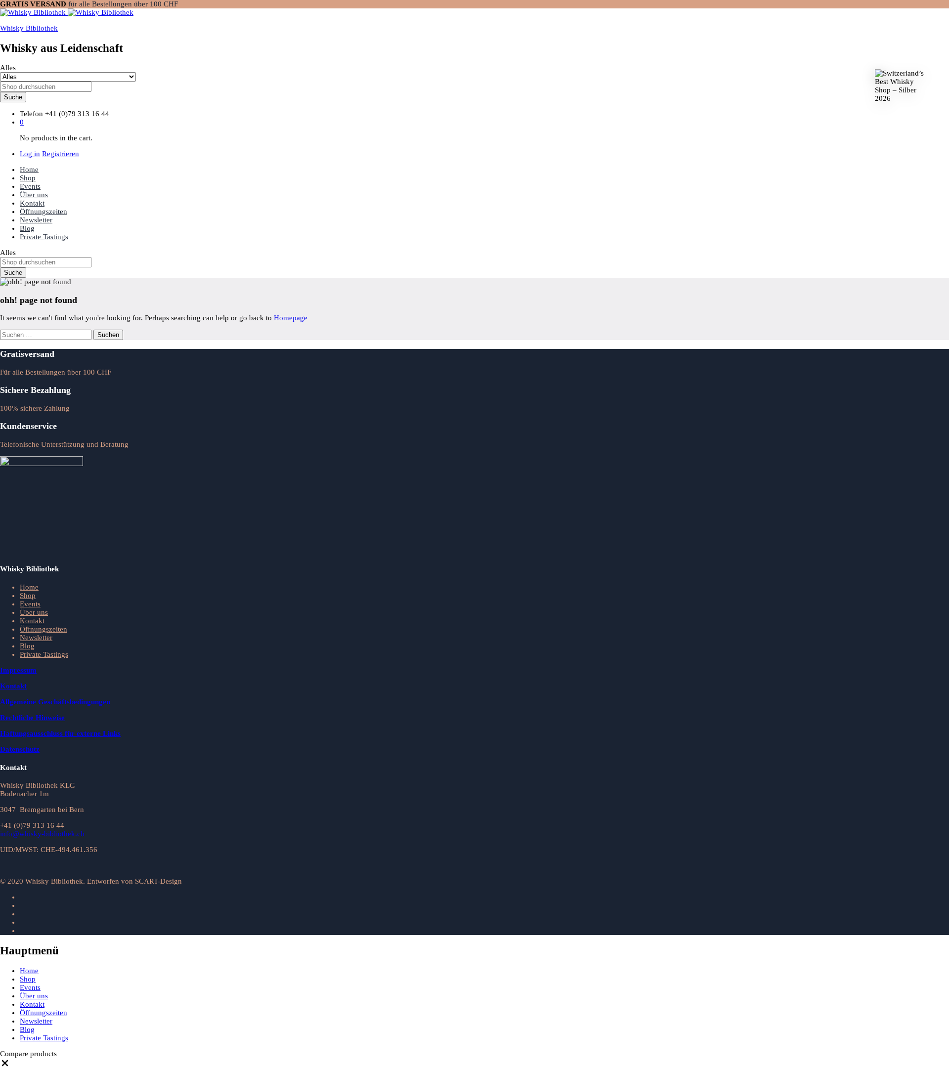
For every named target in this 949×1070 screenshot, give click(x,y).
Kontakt (32, 203)
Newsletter (36, 220)
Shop (28, 178)
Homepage (290, 318)
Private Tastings (44, 237)
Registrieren (60, 154)
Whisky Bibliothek (29, 28)
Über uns (34, 195)
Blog (27, 228)
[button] (5, 1066)
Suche (13, 97)
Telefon (31, 114)
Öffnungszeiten (43, 211)
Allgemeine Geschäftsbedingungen (55, 702)
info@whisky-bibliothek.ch (42, 834)
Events (30, 186)
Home (29, 169)
